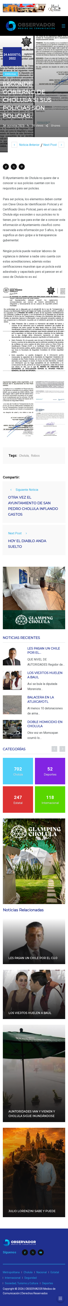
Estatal (55, 1272)
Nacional (41, 1272)
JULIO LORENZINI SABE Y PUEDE (32, 1211)
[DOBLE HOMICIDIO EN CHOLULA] (12, 729)
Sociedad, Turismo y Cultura (21, 1283)
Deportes (47, 1283)
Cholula (10, 74)
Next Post (50, 145)
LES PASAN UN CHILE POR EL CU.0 (32, 958)
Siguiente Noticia (27, 490)
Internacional (12, 1277)
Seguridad (30, 1277)
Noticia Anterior (29, 145)
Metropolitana (11, 1272)
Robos (35, 455)
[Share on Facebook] (6, 167)
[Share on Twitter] (14, 167)
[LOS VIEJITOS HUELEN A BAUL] (12, 680)
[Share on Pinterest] (22, 167)
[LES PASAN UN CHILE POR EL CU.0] (12, 655)
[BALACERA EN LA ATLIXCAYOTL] (12, 704)
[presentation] (54, 749)
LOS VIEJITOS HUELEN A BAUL (29, 1013)
